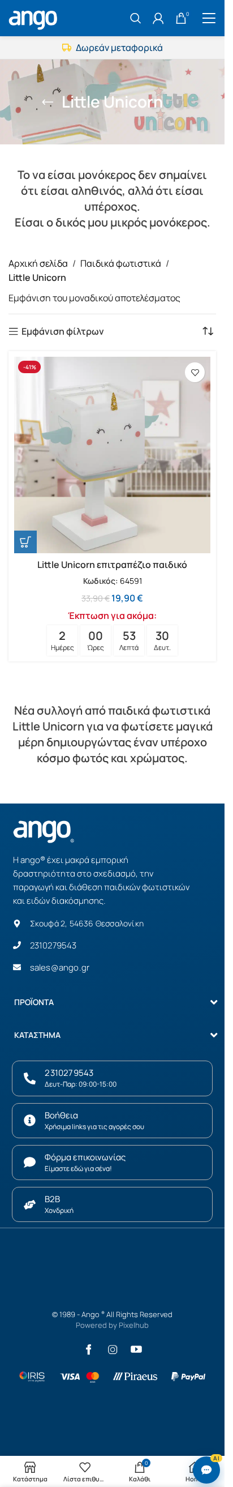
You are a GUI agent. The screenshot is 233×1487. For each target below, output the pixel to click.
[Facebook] (89, 1349)
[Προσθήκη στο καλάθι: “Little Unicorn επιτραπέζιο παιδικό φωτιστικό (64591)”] (25, 542)
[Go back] (47, 102)
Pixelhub (134, 1325)
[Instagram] (112, 1349)
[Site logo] (34, 17)
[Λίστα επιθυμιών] (195, 372)
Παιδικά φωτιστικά (120, 263)
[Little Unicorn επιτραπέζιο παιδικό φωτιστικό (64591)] (112, 455)
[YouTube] (136, 1349)
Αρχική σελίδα (38, 263)
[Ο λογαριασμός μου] (158, 18)
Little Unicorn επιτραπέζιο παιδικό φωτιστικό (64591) (112, 570)
